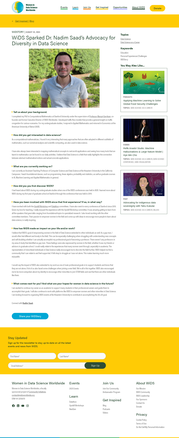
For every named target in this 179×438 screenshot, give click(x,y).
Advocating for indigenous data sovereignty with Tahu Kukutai (139, 204)
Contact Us (140, 402)
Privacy (141, 414)
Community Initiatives (37, 391)
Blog (31, 21)
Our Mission (141, 388)
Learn (73, 396)
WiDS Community (143, 392)
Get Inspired (21, 21)
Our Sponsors (141, 399)
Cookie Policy (141, 419)
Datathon (55, 206)
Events (74, 383)
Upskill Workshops (76, 405)
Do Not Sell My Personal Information (150, 427)
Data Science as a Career (130, 42)
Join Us (108, 383)
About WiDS (145, 383)
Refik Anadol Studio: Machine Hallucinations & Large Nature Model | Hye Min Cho (143, 151)
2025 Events (74, 388)
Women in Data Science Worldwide (38, 383)
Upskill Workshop (41, 206)
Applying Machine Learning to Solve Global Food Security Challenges (142, 102)
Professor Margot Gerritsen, (100, 116)
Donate (139, 406)
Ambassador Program (111, 392)
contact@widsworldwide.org (23, 395)
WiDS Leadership (143, 395)
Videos (105, 412)
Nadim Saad (28, 303)
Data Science (126, 38)
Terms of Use (141, 423)
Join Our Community (111, 388)
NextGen (72, 409)
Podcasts (106, 409)
